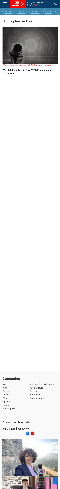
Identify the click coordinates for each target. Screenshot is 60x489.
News (21, 11)
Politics (35, 11)
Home (8, 11)
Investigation (9, 408)
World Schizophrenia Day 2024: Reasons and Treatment (27, 72)
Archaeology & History (42, 384)
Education (35, 394)
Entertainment (37, 398)
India (48, 11)
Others (5, 398)
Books (33, 391)
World (5, 394)
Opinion (6, 401)
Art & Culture (36, 387)
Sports (5, 405)
